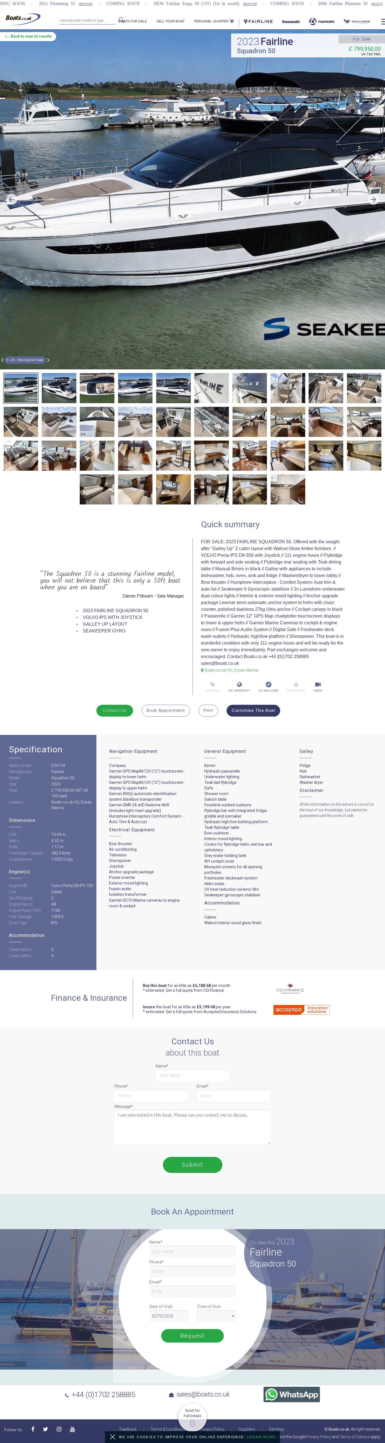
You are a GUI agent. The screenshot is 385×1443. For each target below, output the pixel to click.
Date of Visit (160, 1307)
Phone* (121, 1086)
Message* (123, 1106)
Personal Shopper (211, 21)
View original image (30, 360)
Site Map (276, 1429)
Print (208, 710)
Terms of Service (355, 1437)
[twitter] (45, 1429)
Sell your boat (170, 21)
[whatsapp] (292, 1394)
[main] (23, 19)
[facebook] (32, 1429)
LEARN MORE (261, 1437)
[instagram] (59, 1429)
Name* (162, 1066)
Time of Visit (209, 1307)
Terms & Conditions (168, 1429)
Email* (203, 1086)
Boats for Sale (132, 21)
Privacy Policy (212, 1429)
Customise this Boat (253, 710)
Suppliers (246, 1429)
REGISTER (85, 4)
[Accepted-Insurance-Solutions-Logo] (293, 1008)
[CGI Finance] (286, 989)
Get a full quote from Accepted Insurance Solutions (211, 1011)
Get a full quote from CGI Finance (195, 990)
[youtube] (72, 1429)
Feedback (128, 1429)
